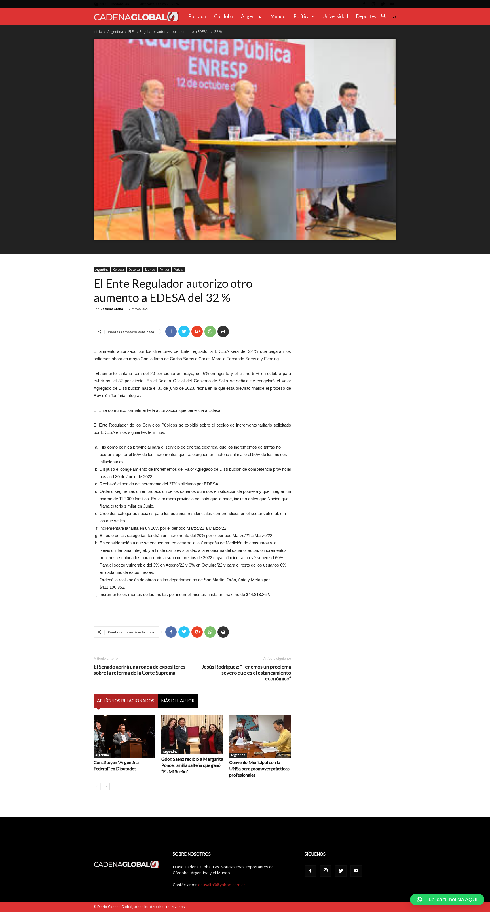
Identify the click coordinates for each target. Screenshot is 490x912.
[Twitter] (383, 4)
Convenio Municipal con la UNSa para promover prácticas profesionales (259, 768)
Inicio (98, 31)
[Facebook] (364, 4)
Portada (197, 16)
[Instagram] (373, 4)
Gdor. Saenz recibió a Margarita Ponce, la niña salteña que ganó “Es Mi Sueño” (192, 765)
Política (301, 16)
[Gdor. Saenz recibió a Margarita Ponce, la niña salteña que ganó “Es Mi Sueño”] (192, 734)
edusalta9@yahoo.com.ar (221, 884)
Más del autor (178, 700)
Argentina (252, 16)
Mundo (278, 16)
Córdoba (223, 16)
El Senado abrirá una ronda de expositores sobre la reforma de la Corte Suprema (139, 670)
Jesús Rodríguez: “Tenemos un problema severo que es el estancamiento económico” (246, 673)
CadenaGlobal (112, 309)
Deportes (366, 16)
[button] (383, 17)
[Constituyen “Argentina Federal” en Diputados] (124, 736)
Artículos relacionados (125, 700)
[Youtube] (392, 4)
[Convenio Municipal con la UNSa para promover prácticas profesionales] (260, 736)
